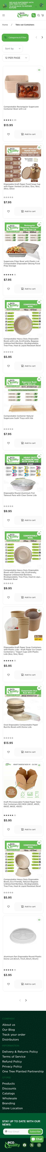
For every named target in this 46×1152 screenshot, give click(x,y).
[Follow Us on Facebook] (24, 1145)
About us (8, 1024)
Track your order (13, 1034)
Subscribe (35, 1131)
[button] (20, 48)
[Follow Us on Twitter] (32, 1145)
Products (8, 1083)
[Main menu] (3, 15)
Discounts (9, 1088)
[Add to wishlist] (8, 134)
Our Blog (8, 1029)
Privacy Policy (12, 1066)
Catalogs (8, 1093)
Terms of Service (13, 1056)
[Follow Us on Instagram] (39, 1145)
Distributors (10, 1039)
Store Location (12, 1108)
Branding (8, 1103)
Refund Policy (12, 1061)
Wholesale (9, 1098)
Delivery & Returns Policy (20, 1051)
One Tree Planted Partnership (23, 1071)
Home (5, 25)
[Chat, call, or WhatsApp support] (33, 15)
